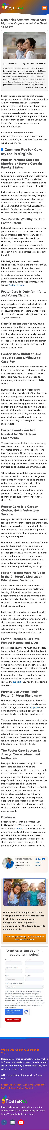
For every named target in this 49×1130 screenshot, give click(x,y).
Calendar (39, 1085)
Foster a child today (11, 1085)
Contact (29, 1088)
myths (20, 828)
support (17, 682)
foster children (16, 285)
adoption (34, 707)
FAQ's (4, 1088)
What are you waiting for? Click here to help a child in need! (24, 938)
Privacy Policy (16, 1088)
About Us (28, 1085)
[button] (24, 991)
